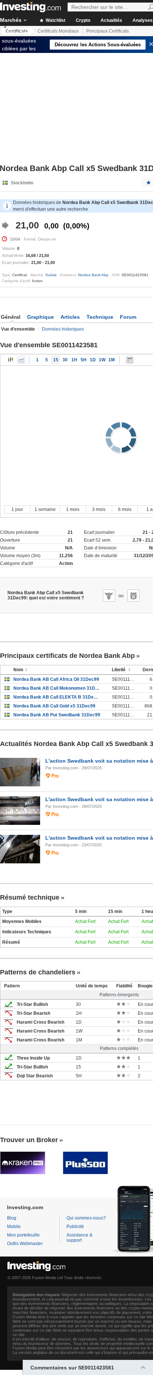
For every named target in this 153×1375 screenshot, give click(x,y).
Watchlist (55, 20)
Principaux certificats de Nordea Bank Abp (67, 655)
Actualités (111, 20)
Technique (100, 317)
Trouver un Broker (29, 1140)
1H (74, 359)
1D (93, 359)
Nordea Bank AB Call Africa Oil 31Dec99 (56, 679)
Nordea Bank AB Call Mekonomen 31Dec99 (57, 688)
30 (65, 359)
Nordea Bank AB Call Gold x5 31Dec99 (54, 706)
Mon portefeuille (23, 1235)
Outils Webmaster (25, 1243)
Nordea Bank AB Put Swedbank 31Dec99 (56, 714)
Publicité (75, 1226)
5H (84, 359)
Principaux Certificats (107, 31)
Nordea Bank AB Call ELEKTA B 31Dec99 (57, 697)
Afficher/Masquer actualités (130, 360)
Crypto (83, 20)
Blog (11, 1218)
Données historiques (63, 329)
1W (102, 359)
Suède (51, 275)
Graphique (40, 317)
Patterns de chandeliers (37, 972)
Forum (128, 317)
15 (55, 359)
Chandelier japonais (11, 360)
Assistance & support (79, 1237)
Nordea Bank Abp (93, 275)
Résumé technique (29, 897)
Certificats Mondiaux (58, 31)
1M (111, 359)
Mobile (14, 1226)
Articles (70, 317)
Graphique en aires (21, 360)
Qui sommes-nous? (86, 1218)
